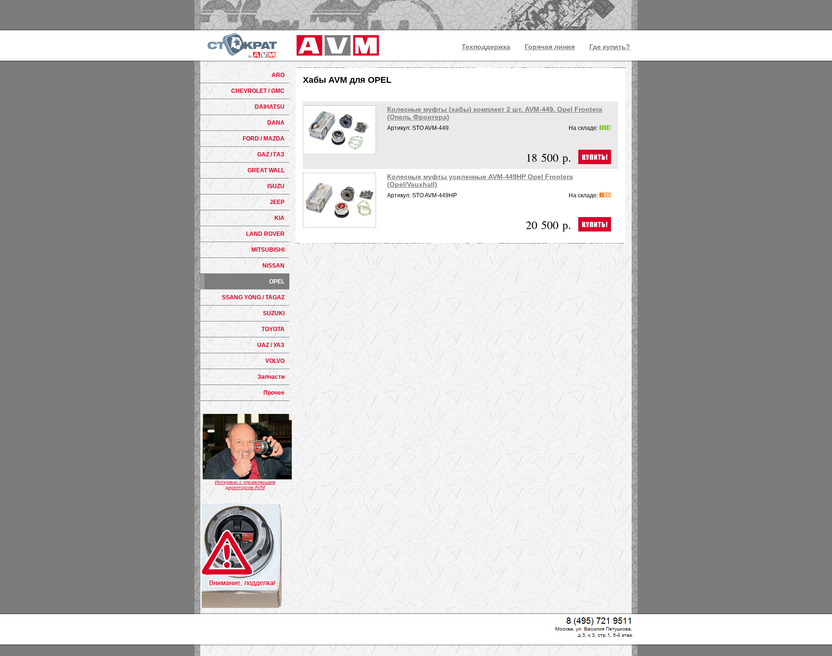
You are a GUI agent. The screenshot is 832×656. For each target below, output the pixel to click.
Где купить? (609, 47)
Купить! (594, 157)
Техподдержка (486, 47)
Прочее (274, 392)
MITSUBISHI (268, 249)
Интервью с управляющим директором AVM (245, 484)
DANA (276, 122)
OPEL (277, 281)
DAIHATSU (270, 106)
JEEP (277, 202)
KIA (279, 218)
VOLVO (275, 361)
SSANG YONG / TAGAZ (253, 297)
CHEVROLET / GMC (258, 91)
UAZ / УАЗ (271, 345)
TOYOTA (273, 329)
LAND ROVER (265, 234)
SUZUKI (274, 313)
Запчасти (271, 376)
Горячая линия (550, 47)
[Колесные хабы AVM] (336, 45)
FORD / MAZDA (264, 138)
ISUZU (276, 186)
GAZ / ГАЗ (271, 154)
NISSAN (273, 265)
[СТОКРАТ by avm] (242, 45)
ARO (278, 75)
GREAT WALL (266, 170)
